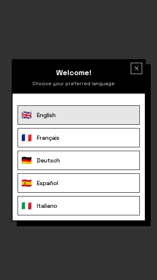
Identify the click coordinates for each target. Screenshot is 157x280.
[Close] (134, 70)
